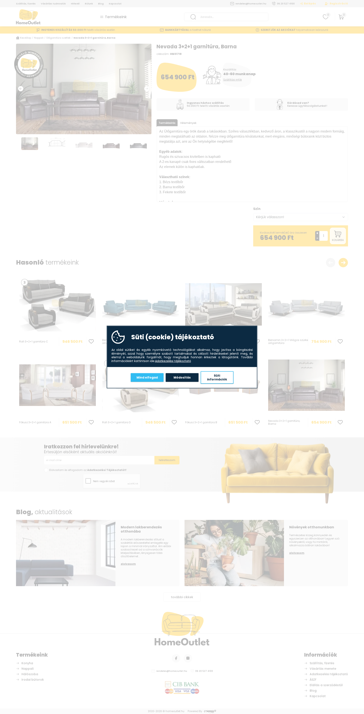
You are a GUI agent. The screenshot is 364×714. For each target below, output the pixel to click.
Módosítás (182, 377)
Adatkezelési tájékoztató (173, 361)
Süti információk (217, 377)
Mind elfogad (147, 377)
